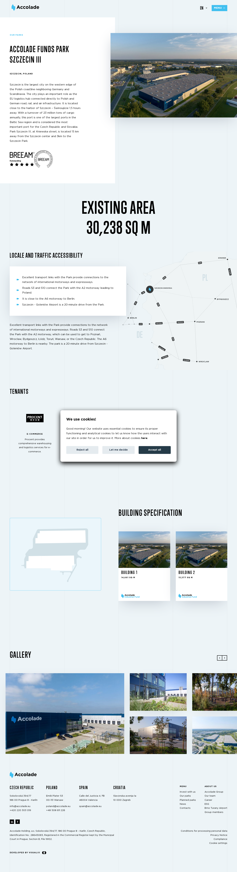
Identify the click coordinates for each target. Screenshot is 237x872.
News (183, 804)
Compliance (220, 839)
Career (208, 800)
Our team (210, 796)
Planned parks (188, 800)
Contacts (185, 808)
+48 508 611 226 (55, 810)
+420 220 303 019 (20, 810)
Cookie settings (218, 843)
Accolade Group (214, 792)
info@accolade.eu (20, 806)
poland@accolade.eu (58, 806)
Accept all (154, 450)
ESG (207, 804)
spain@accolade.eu (90, 806)
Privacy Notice (218, 835)
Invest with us (188, 792)
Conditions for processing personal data (204, 831)
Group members (214, 812)
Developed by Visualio (25, 853)
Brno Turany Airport (216, 808)
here (144, 438)
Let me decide (118, 450)
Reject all (82, 450)
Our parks (185, 796)
